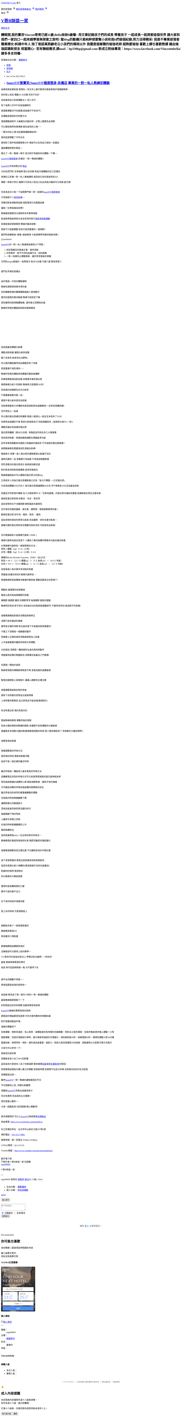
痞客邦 (21, 1179)
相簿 (8, 65)
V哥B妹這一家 (14, 20)
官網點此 (41, 1116)
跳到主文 (5, 28)
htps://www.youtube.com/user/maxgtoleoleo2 (34, 1150)
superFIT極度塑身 (52, 192)
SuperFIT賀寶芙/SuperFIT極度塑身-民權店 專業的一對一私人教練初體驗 (58, 83)
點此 (25, 166)
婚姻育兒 (23, 60)
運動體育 (22, 1187)
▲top (3, 1195)
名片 (8, 72)
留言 (27, 1179)
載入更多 (5, 1200)
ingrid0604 (5, 1164)
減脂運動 (46, 219)
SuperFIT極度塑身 (9, 159)
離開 (15, 1414)
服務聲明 (116, 1382)
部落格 (9, 68)
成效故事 (18, 197)
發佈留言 (5, 1216)
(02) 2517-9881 (18, 1134)
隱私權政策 (106, 1382)
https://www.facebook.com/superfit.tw (27, 1122)
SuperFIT (5, 166)
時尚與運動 (23, 1190)
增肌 (37, 219)
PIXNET (71, 1382)
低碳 (44, 1064)
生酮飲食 (55, 1064)
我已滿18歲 (6, 1414)
